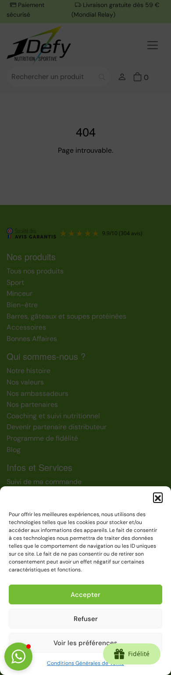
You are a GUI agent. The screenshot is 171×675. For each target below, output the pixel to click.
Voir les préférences (85, 643)
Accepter (85, 594)
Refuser (86, 618)
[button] (157, 497)
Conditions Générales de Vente (85, 663)
